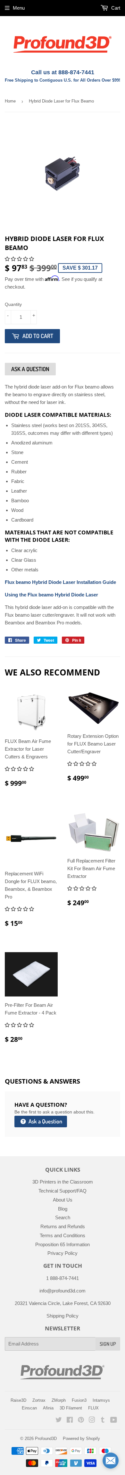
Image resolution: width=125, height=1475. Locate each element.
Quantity (13, 304)
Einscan (29, 1408)
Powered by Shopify (81, 1438)
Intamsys (101, 1400)
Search (62, 1217)
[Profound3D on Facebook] (69, 1420)
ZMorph (59, 1400)
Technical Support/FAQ (62, 1190)
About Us (62, 1199)
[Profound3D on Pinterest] (81, 1420)
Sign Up (108, 1344)
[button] (20, 259)
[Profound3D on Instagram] (92, 1420)
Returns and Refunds (62, 1226)
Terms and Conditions (62, 1235)
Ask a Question (44, 1121)
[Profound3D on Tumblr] (103, 1420)
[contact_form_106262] (111, 1461)
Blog (62, 1208)
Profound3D (46, 1438)
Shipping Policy (62, 1316)
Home (10, 101)
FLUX (93, 1408)
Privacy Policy (62, 1253)
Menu (19, 8)
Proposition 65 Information (62, 1244)
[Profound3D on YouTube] (113, 1420)
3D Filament (71, 1408)
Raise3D (18, 1400)
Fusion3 (79, 1400)
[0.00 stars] (82, 763)
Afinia (48, 1408)
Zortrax (39, 1400)
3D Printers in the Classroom (62, 1181)
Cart (115, 8)
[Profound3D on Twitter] (58, 1420)
